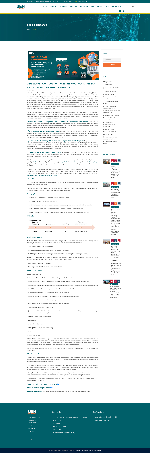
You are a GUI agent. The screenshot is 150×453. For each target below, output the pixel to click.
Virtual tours (32, 428)
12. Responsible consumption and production (109, 124)
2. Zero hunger (107, 84)
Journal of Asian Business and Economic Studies (70, 417)
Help (92, 6)
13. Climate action (109, 129)
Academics (63, 6)
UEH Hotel (31, 431)
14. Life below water (109, 132)
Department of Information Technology (88, 450)
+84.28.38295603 (67, 1)
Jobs (30, 425)
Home (45, 6)
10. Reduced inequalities (111, 115)
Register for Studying (101, 420)
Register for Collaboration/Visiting (106, 417)
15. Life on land (107, 134)
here (58, 384)
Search (112, 65)
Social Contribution (59, 426)
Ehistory (100, 6)
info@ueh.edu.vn (82, 1)
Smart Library (57, 420)
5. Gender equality (109, 94)
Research (73, 6)
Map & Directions (34, 417)
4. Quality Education (109, 91)
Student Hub (57, 429)
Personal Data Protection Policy (64, 432)
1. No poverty (107, 82)
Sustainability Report (114, 6)
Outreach (84, 6)
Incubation (57, 423)
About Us (53, 6)
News (34, 30)
